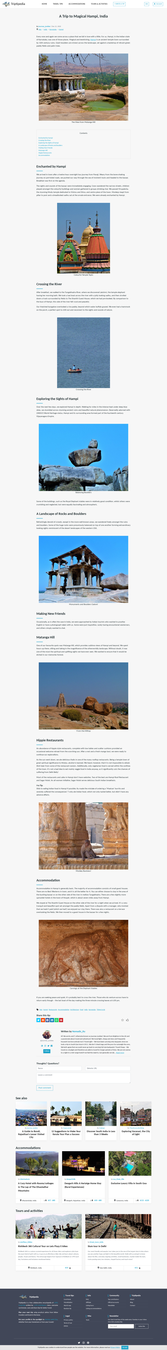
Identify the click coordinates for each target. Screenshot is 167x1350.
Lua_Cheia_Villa (118, 1179)
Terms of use (68, 1323)
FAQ (87, 1299)
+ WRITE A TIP (119, 4)
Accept (124, 1347)
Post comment (45, 1088)
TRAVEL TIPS (58, 4)
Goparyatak (67, 1128)
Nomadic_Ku (78, 1031)
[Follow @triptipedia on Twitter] (79, 1342)
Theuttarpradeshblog (137, 1128)
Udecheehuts (25, 1179)
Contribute (67, 1299)
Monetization (68, 1302)
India (45, 29)
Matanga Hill (43, 150)
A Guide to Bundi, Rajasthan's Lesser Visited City (31, 1134)
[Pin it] (61, 1020)
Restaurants (53, 1010)
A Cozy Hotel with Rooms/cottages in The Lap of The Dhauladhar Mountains (36, 1187)
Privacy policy (68, 1320)
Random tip (67, 1308)
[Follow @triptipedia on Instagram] (83, 1342)
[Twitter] (48, 1046)
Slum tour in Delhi (97, 1246)
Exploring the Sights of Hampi (49, 143)
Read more (120, 1053)
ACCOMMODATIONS (77, 4)
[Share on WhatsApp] (57, 1020)
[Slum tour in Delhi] (118, 1226)
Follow (46, 1051)
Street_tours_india (96, 1242)
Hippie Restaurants (45, 153)
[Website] (42, 1046)
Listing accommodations (93, 1308)
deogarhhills (71, 1179)
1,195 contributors (39, 1305)
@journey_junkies (47, 1041)
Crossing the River (45, 140)
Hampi (61, 29)
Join (146, 4)
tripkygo (102, 1128)
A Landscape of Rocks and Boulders (50, 145)
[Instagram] (45, 1046)
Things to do (101, 1010)
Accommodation (44, 155)
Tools (87, 1320)
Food (81, 1010)
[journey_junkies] (46, 1034)
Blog (131, 1302)
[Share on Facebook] (47, 1020)
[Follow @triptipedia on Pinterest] (88, 1342)
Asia (40, 29)
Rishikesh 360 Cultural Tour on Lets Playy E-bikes (43, 1246)
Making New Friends (45, 148)
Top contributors (113, 1299)
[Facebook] (51, 1046)
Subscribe (142, 1326)
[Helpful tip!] (127, 1020)
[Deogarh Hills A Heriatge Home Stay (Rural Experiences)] (83, 1163)
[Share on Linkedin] (52, 1020)
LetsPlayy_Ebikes (26, 1242)
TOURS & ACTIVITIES (99, 4)
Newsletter (111, 1305)
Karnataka (53, 29)
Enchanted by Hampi (46, 138)
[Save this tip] (122, 1020)
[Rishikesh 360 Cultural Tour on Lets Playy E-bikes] (49, 1226)
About (132, 1299)
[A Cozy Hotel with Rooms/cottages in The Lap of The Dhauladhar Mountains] (37, 1163)
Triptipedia (17, 4)
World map (67, 1305)
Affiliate (88, 1302)
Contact (132, 1305)
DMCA (66, 1326)
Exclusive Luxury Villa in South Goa (129, 1183)
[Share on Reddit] (43, 1020)
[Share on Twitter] (38, 1020)
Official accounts (113, 1302)
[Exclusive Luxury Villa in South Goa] (130, 1163)
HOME (44, 4)
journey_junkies (44, 26)
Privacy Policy (115, 1347)
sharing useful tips (51, 1319)
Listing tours (90, 1305)
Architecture (74, 1010)
